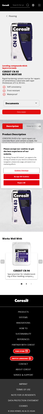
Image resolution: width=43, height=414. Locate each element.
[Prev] (3, 261)
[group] (21, 42)
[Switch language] (33, 5)
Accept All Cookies (21, 176)
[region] (21, 165)
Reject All (21, 183)
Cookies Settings (21, 170)
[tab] (12, 126)
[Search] (28, 5)
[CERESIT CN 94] (21, 260)
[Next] (40, 261)
